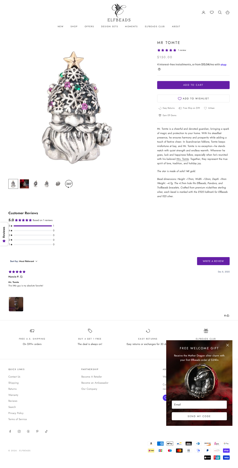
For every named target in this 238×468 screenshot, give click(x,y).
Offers (89, 26)
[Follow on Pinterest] (37, 431)
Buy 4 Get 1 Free (90, 338)
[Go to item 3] (35, 184)
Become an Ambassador (94, 383)
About (176, 26)
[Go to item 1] (13, 184)
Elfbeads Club (155, 26)
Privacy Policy (16, 413)
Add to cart (193, 85)
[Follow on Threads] (28, 431)
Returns (12, 389)
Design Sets (109, 26)
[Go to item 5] (58, 184)
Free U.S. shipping (32, 338)
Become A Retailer (91, 377)
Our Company (89, 389)
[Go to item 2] (24, 184)
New (61, 26)
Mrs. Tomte (182, 159)
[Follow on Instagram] (19, 431)
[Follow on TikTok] (46, 431)
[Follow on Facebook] (10, 431)
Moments (131, 26)
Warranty (13, 395)
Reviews (12, 401)
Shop (74, 26)
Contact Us (14, 377)
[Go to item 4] (47, 184)
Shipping (13, 383)
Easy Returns (148, 338)
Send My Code (199, 416)
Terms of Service (17, 419)
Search (12, 407)
